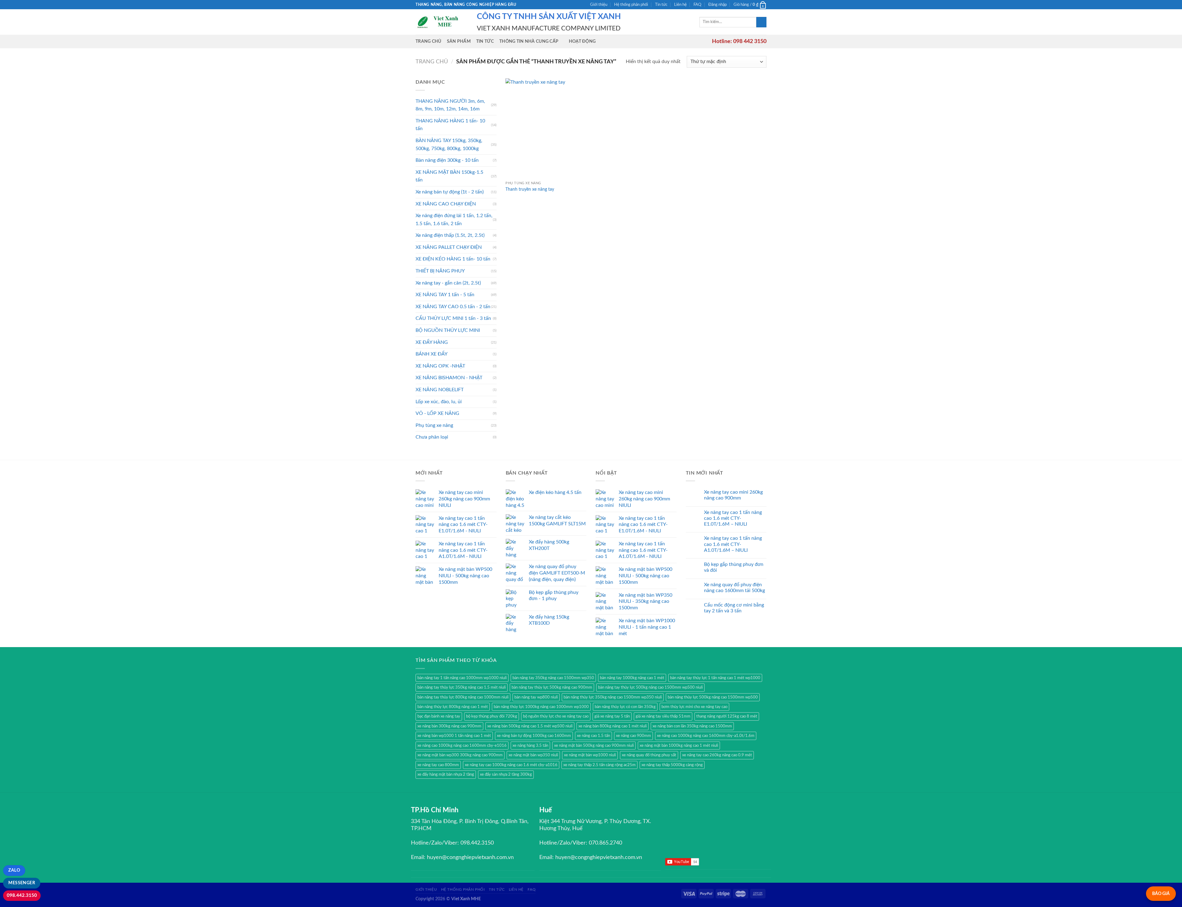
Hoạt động (582, 41)
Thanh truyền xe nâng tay (529, 189)
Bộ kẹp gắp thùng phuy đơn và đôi (733, 567)
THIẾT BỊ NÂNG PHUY (440, 271)
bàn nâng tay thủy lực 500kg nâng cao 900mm (552, 687)
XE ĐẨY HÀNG (432, 342)
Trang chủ (428, 41)
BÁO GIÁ (1161, 893)
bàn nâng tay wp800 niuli (536, 697)
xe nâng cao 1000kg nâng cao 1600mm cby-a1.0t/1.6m (705, 736)
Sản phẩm (459, 41)
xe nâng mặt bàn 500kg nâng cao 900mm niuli (594, 745)
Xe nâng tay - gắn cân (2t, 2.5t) (448, 282)
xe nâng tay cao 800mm (438, 765)
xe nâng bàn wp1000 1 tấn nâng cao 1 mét (454, 736)
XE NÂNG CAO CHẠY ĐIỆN (446, 203)
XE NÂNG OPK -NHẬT (440, 366)
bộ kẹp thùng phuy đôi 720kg (491, 716)
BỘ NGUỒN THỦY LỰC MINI (448, 330)
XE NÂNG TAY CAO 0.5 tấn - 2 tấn (453, 306)
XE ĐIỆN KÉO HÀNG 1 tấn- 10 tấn (453, 259)
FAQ (697, 4)
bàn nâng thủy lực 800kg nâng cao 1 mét (452, 707)
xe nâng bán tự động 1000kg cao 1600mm (534, 736)
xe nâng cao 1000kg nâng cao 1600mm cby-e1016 (462, 745)
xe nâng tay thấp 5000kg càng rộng (672, 765)
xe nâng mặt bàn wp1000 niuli (590, 755)
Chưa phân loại (432, 437)
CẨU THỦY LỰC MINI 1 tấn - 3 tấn (453, 318)
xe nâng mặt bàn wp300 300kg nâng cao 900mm (460, 755)
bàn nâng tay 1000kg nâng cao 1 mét (632, 678)
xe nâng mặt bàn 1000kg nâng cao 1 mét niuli (679, 745)
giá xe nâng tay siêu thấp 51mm (663, 716)
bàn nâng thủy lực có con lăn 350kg (625, 707)
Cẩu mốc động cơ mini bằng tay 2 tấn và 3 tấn (734, 608)
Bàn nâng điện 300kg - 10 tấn (447, 160)
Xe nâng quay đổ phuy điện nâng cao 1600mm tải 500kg (734, 587)
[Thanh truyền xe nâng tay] (547, 128)
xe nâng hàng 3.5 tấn (530, 745)
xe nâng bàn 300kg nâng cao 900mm (449, 726)
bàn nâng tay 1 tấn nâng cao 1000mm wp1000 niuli (462, 678)
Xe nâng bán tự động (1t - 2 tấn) (450, 191)
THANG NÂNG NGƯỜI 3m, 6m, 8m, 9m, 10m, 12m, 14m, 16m (450, 105)
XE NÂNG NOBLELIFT (440, 389)
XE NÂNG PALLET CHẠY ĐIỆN (449, 247)
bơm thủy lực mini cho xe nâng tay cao (694, 707)
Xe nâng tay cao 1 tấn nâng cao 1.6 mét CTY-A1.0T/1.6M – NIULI (733, 544)
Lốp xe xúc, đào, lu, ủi (439, 401)
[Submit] (761, 22)
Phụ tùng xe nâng (434, 425)
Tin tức (661, 4)
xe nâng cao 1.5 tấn (593, 736)
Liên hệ (680, 4)
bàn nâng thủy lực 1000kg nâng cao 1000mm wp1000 (541, 707)
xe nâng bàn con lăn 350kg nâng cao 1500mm (692, 726)
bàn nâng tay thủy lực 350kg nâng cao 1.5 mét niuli (461, 687)
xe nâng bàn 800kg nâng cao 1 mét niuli (612, 726)
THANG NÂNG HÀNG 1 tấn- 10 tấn (450, 124)
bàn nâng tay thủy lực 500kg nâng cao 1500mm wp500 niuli (650, 687)
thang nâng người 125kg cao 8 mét (726, 716)
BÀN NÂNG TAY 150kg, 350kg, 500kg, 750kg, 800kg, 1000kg (449, 144)
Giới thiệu (598, 4)
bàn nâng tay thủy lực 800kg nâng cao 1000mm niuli (463, 697)
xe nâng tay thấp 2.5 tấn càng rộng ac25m (599, 765)
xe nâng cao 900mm (633, 736)
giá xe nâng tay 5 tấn (612, 716)
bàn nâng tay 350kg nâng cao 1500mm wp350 (553, 678)
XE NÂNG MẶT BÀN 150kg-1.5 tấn (449, 176)
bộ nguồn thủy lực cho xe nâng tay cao (556, 716)
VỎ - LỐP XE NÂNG (437, 413)
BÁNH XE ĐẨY (432, 354)
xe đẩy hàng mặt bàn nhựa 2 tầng (445, 774)
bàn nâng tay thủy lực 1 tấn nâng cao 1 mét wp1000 (715, 678)
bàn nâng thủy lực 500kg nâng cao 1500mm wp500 (713, 697)
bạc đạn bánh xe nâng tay (438, 716)
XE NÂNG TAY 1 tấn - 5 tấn (445, 294)
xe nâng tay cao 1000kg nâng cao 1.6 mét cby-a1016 (511, 765)
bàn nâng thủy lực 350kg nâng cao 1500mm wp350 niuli (613, 697)
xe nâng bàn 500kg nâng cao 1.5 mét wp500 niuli (530, 726)
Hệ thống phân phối (631, 4)
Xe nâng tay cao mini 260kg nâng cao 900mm (733, 495)
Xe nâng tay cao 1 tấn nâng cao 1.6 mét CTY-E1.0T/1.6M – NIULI (733, 518)
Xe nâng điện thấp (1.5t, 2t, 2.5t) (450, 235)
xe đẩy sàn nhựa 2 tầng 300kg (506, 774)
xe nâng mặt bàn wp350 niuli (533, 755)
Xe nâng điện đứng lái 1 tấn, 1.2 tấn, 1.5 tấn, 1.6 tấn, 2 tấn (454, 219)
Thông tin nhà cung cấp (528, 41)
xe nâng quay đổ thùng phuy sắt (649, 755)
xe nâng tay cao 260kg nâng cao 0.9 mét (717, 755)
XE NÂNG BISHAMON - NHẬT (449, 377)
